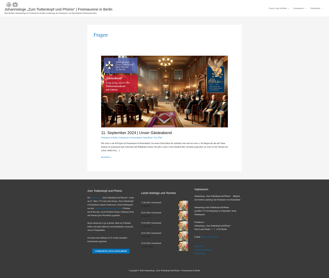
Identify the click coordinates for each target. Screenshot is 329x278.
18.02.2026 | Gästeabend (151, 243)
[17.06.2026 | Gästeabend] (183, 205)
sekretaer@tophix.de (209, 236)
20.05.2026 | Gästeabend (151, 212)
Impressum (198, 246)
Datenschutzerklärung (203, 249)
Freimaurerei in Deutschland (130, 137)
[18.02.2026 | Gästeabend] (183, 246)
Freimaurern (99, 208)
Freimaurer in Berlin (109, 137)
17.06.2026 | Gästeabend (151, 202)
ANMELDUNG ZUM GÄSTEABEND (111, 251)
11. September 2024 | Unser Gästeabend (136, 133)
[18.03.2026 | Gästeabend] (183, 236)
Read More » (106, 157)
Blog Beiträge (200, 253)
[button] (288, 8)
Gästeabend (147, 137)
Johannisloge (96, 197)
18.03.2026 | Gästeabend (151, 233)
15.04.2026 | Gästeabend (151, 222)
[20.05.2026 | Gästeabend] (183, 215)
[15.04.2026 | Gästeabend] (183, 226)
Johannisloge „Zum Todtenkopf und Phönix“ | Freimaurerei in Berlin (58, 9)
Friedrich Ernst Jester (113, 208)
